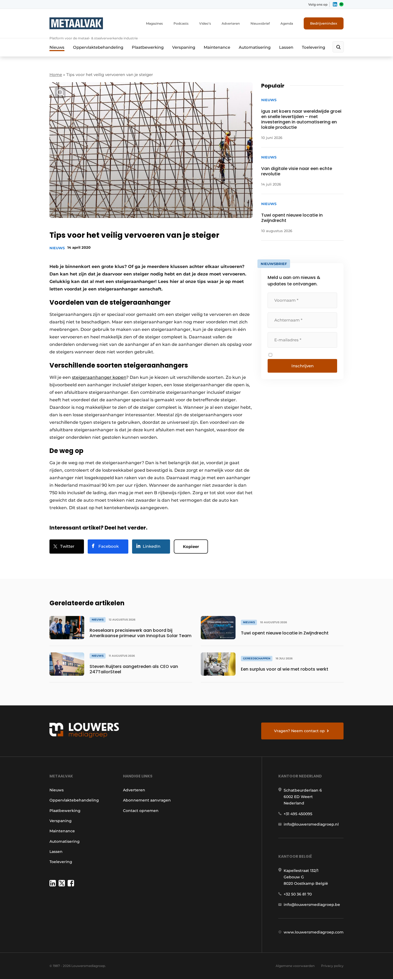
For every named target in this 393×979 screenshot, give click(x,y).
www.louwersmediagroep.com (314, 932)
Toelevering (313, 47)
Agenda (286, 23)
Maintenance (217, 47)
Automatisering (255, 47)
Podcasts (181, 23)
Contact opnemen (141, 810)
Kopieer (191, 546)
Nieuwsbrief (260, 23)
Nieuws (56, 47)
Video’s (205, 23)
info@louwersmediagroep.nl (311, 824)
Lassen (286, 47)
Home (55, 74)
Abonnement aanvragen (147, 800)
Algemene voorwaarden (295, 966)
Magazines (154, 23)
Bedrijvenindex (323, 23)
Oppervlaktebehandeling (98, 47)
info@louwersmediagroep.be (312, 904)
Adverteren (231, 23)
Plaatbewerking (148, 47)
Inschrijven (302, 365)
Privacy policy (332, 966)
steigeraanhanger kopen (99, 377)
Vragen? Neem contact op (299, 730)
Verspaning (183, 47)
